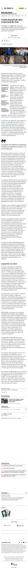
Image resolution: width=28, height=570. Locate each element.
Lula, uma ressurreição (9, 468)
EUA (25, 15)
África (9, 15)
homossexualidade (11, 124)
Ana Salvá (14, 35)
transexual (16, 80)
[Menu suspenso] (2, 8)
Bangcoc (16, 73)
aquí (20, 418)
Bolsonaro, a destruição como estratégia (13, 465)
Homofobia (6, 409)
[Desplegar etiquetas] (26, 409)
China (22, 15)
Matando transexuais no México (4, 96)
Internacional (6, 12)
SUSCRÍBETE (21, 8)
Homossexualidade (16, 409)
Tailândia (10, 122)
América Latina (4, 15)
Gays (2, 409)
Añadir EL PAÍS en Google (7, 44)
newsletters (4, 492)
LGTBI (11, 409)
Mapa (14, 558)
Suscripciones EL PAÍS (19, 558)
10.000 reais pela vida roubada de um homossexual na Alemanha (5, 102)
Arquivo (3, 507)
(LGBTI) (19, 98)
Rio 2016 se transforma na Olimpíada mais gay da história (5, 110)
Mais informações (4, 415)
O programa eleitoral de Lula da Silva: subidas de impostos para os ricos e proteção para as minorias (13, 471)
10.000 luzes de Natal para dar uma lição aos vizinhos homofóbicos (5, 89)
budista (3, 207)
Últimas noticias (5, 463)
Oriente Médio (17, 15)
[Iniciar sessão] (26, 8)
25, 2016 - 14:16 (16, 37)
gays (21, 95)
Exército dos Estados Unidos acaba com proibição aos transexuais (16, 400)
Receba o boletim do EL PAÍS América (10, 389)
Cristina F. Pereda (12, 403)
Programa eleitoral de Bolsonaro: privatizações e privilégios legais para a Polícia (13, 475)
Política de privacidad (8, 558)
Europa (13, 15)
